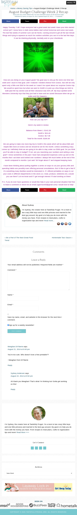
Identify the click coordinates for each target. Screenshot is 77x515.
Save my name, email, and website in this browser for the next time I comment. (35, 318)
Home (12, 8)
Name (10, 295)
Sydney (24, 16)
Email (10, 305)
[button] (71, 3)
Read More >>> (23, 432)
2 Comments (58, 16)
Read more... (49, 221)
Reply (10, 365)
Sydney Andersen (18, 373)
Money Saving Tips (24, 8)
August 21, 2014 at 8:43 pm (19, 349)
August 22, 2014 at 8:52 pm (22, 376)
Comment (12, 270)
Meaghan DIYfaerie (15, 347)
